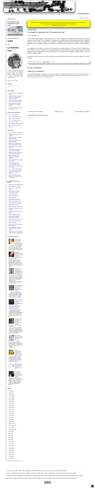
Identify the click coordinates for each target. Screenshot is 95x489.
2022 (10, 399)
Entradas (31, 117)
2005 (10, 458)
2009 (10, 450)
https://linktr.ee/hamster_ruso (34, 76)
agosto (10, 431)
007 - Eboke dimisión (14, 114)
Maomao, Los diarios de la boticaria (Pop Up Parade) (15, 144)
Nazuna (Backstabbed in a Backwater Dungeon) (15, 216)
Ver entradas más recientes (35, 111)
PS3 (65, 25)
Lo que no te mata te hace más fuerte (18, 240)
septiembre (11, 429)
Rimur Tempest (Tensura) (15, 220)
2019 (10, 405)
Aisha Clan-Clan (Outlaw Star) (16, 184)
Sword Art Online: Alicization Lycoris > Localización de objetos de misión (15, 97)
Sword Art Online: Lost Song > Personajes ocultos (16, 108)
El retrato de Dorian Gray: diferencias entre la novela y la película (19, 374)
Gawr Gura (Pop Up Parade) (15, 132)
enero (10, 445)
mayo (10, 437)
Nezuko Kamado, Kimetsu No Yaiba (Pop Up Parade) (16, 153)
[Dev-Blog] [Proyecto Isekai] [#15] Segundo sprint (13, 23)
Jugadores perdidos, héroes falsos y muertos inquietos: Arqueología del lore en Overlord (16, 255)
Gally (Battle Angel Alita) (14, 199)
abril (10, 439)
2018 (10, 407)
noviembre (11, 425)
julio (10, 433)
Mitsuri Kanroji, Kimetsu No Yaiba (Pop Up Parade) (15, 150)
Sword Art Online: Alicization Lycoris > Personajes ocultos (15, 101)
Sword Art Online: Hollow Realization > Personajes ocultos (14, 104)
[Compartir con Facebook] (47, 62)
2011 (10, 421)
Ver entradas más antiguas (82, 111)
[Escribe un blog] (44, 62)
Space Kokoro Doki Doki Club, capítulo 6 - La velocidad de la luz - (18, 366)
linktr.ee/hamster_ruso (12, 80)
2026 (10, 391)
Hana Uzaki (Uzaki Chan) (15, 201)
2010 (10, 448)
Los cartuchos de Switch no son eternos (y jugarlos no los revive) (19, 288)
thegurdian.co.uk (35, 35)
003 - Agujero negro (13, 122)
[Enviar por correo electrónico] (43, 62)
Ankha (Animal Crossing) (14, 186)
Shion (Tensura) (12, 222)
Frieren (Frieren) (13, 197)
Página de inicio (58, 111)
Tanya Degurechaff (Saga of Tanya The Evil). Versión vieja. (16, 232)
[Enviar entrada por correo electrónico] (52, 61)
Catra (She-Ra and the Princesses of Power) (14, 191)
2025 (10, 393)
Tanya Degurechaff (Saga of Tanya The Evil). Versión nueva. (15, 228)
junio (10, 435)
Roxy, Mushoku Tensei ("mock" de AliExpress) (14, 163)
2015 (10, 413)
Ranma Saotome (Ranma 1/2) (16, 219)
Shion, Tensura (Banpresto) (15, 169)
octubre (11, 427)
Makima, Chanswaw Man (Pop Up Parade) (15, 141)
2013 (10, 417)
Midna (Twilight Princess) (14, 214)
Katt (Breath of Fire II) (14, 204)
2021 (10, 401)
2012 (10, 419)
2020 (10, 403)
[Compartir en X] (46, 62)
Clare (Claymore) (13, 194)
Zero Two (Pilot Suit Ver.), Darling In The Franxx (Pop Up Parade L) (15, 176)
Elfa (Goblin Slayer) (13, 195)
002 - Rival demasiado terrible (16, 123)
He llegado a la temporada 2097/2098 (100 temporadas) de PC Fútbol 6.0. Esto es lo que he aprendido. (15, 272)
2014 (10, 415)
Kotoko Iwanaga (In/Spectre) (15, 206)
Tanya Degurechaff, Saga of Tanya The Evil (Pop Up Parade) (15, 172)
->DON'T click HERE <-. (84, 18)
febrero (10, 443)
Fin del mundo (60, 25)
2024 (10, 395)
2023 (10, 397)
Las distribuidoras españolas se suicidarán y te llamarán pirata (18, 352)
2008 (10, 452)
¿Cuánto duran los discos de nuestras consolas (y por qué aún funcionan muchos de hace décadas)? (15, 322)
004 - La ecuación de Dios (15, 120)
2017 (10, 409)
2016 (10, 411)
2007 (10, 454)
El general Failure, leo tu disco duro (23, 3)
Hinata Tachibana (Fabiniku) (15, 202)
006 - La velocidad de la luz (15, 116)
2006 (10, 456)
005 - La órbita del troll (14, 118)
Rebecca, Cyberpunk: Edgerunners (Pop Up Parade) (14, 157)
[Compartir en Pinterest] (49, 62)
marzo (10, 441)
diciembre (11, 423)
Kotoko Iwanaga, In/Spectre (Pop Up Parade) (15, 138)
